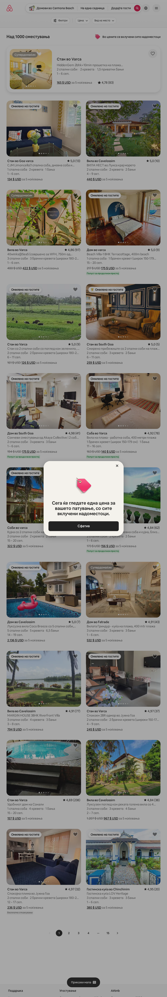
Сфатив (83, 526)
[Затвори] (117, 465)
